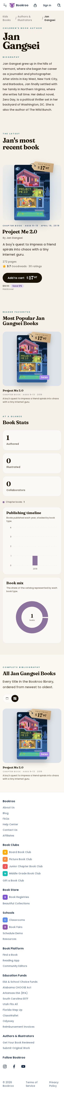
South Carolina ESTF (15, 998)
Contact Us (10, 830)
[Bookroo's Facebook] (14, 1066)
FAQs (6, 818)
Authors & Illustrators (25, 18)
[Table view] (7, 698)
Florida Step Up (12, 1010)
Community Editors (15, 966)
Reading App (11, 960)
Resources (9, 939)
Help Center (10, 824)
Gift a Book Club (13, 880)
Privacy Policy (53, 1084)
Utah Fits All (10, 1004)
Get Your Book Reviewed (18, 1042)
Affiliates (8, 835)
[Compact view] (14, 698)
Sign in (47, 5)
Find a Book (10, 955)
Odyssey (8, 1021)
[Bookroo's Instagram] (5, 1066)
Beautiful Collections (16, 903)
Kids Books (7, 18)
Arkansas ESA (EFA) (15, 993)
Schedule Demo (13, 933)
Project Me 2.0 (19, 232)
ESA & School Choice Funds (20, 982)
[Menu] (5, 5)
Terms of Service (32, 1084)
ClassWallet (10, 1015)
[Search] (59, 5)
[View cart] (35, 5)
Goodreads (19, 266)
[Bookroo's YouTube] (23, 1066)
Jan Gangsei (14, 238)
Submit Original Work (16, 1048)
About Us (9, 807)
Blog (6, 813)
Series (44, 377)
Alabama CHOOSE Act (17, 987)
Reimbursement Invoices (18, 1026)
